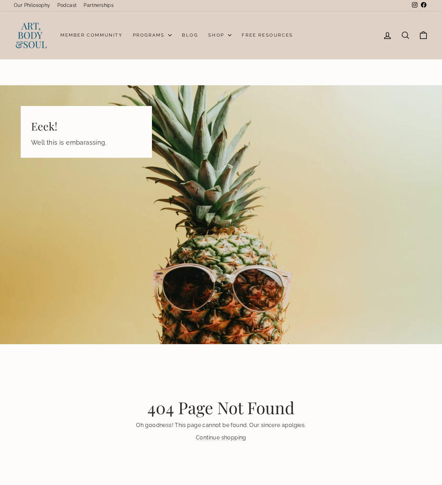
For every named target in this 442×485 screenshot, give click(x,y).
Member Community (91, 35)
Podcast (67, 5)
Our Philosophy (32, 5)
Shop (217, 35)
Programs (149, 35)
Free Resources (267, 35)
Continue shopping (221, 437)
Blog (190, 35)
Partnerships (99, 5)
